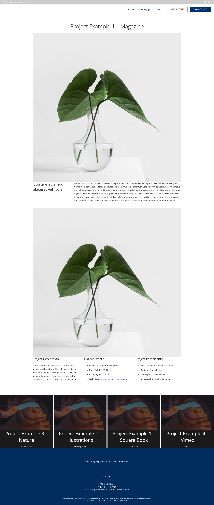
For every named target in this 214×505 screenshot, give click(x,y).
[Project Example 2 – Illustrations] (80, 421)
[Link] (7, 9)
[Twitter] (209, 2)
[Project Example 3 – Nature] (26, 421)
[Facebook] (205, 2)
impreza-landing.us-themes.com (113, 379)
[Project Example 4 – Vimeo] (187, 421)
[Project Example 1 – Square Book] (133, 421)
